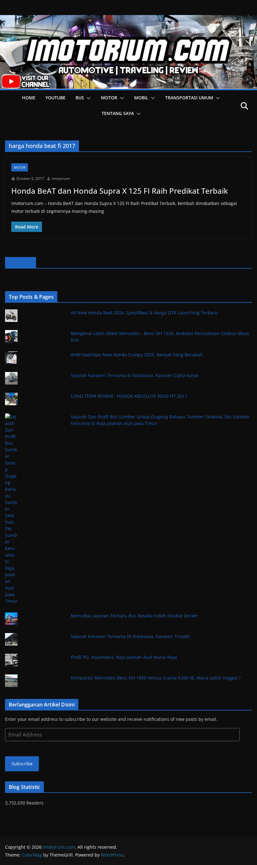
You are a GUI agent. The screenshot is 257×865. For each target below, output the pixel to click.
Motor (109, 98)
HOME (28, 98)
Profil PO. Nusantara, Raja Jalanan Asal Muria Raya (124, 657)
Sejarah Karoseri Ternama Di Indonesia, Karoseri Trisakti (130, 636)
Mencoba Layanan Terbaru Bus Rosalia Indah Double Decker (134, 616)
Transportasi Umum (189, 98)
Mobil (141, 98)
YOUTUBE (55, 98)
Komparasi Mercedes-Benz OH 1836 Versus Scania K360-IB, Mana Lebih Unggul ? (156, 678)
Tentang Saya (118, 113)
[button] (87, 98)
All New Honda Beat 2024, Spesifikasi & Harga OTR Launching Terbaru (144, 313)
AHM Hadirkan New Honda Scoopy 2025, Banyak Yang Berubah (137, 355)
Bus (80, 98)
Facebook (20, 262)
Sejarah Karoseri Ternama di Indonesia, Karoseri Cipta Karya (134, 375)
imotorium (61, 178)
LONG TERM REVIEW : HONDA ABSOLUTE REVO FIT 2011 (129, 396)
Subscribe (22, 764)
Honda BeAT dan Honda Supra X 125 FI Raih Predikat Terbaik (119, 191)
